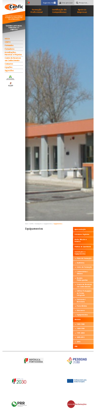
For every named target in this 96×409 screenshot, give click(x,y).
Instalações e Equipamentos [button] (43, 224)
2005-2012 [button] (80, 337)
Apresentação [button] (80, 229)
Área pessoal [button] (67, 3)
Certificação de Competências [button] (59, 11)
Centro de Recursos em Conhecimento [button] (13, 59)
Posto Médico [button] (82, 306)
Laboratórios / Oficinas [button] (82, 272)
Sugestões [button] (9, 70)
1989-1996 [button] (80, 328)
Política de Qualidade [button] (83, 246)
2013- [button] (79, 341)
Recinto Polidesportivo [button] (82, 279)
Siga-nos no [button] (50, 2)
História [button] (78, 319)
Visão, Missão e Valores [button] (81, 240)
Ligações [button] (9, 67)
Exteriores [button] (81, 310)
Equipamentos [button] (58, 224)
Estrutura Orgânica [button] (82, 234)
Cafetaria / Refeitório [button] (81, 300)
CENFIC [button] (8, 42)
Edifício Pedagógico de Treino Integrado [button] (84, 293)
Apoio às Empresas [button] (82, 11)
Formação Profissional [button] (37, 11)
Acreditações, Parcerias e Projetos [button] (13, 53)
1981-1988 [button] (80, 324)
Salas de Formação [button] (84, 267)
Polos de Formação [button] (84, 258)
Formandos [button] (9, 45)
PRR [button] (76, 346)
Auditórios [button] (80, 263)
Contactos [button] (9, 63)
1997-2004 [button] (80, 333)
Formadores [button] (10, 49)
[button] (14, 78)
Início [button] (7, 38)
